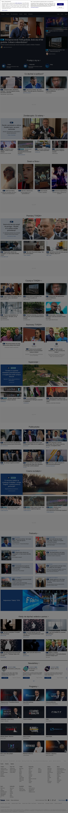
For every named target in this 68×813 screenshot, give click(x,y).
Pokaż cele (60, 7)
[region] (34, 6)
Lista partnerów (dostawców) (34, 7)
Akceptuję (60, 4)
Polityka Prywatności (4, 10)
